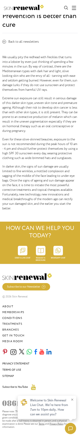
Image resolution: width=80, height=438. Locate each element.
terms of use (11, 370)
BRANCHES (10, 330)
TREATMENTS (12, 324)
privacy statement (15, 363)
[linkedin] (48, 352)
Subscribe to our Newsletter (23, 287)
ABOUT (7, 306)
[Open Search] (65, 7)
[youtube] (41, 352)
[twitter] (21, 352)
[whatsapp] (29, 352)
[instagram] (13, 352)
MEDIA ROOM (12, 341)
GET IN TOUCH (13, 335)
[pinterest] (5, 352)
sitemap (8, 376)
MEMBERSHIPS (13, 312)
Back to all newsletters (23, 42)
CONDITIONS (12, 318)
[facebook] (35, 352)
